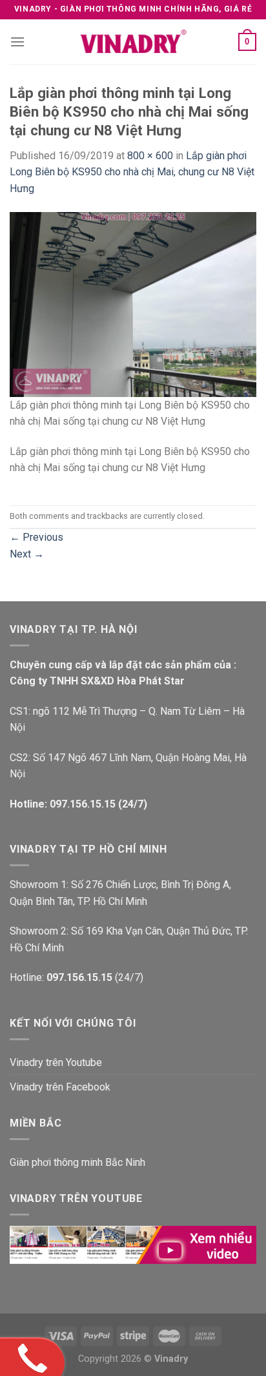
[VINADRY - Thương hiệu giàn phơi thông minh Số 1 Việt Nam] (133, 42)
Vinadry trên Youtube (56, 1062)
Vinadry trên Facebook (60, 1087)
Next (27, 554)
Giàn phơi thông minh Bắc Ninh (77, 1162)
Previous (36, 537)
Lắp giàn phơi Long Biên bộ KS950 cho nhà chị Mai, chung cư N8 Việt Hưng (132, 172)
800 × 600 (150, 156)
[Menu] (17, 41)
